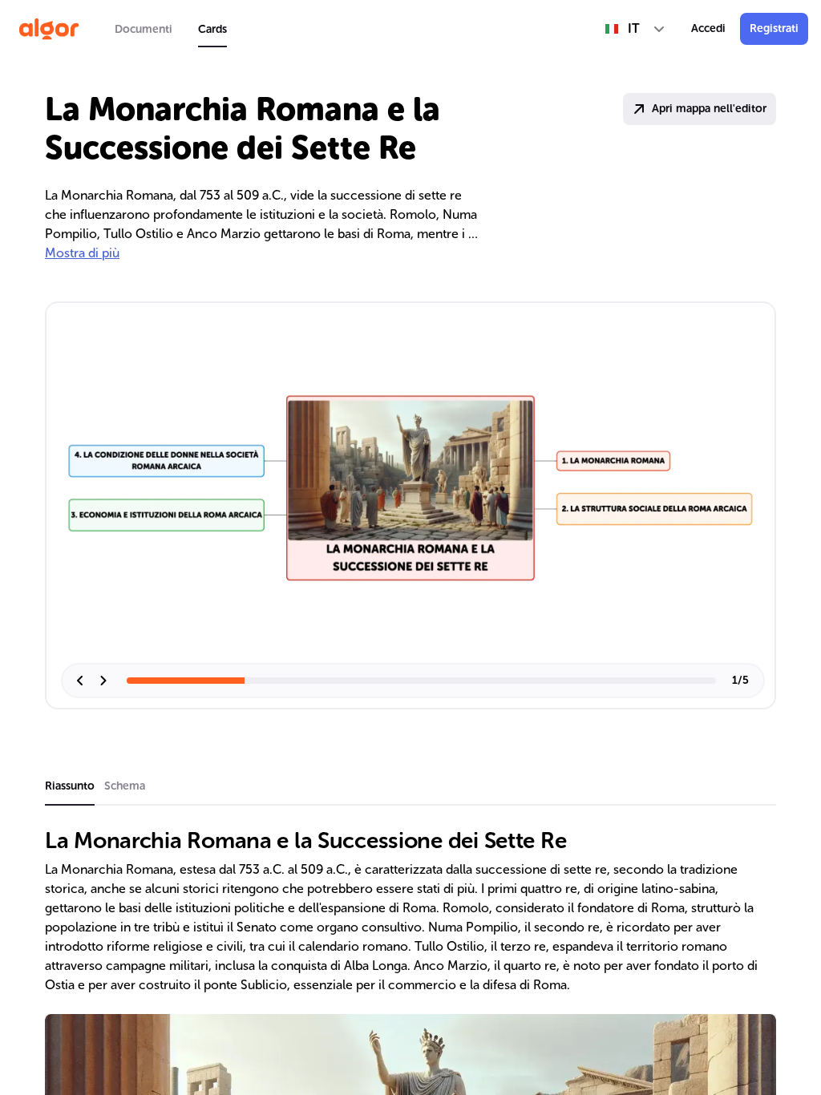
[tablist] (171, 29)
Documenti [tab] (143, 29)
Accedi (708, 28)
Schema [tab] (124, 786)
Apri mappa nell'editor (709, 108)
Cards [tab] (212, 29)
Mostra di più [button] (82, 253)
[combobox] (635, 28)
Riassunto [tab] (70, 786)
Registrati (774, 28)
